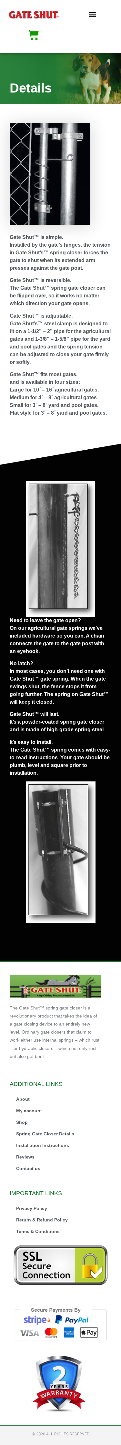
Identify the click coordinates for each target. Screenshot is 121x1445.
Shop (22, 1122)
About (23, 1099)
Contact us (28, 1168)
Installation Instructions (42, 1145)
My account (29, 1110)
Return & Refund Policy (42, 1219)
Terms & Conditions (38, 1231)
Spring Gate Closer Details (45, 1133)
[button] (92, 15)
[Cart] (33, 34)
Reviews (25, 1156)
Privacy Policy (31, 1208)
